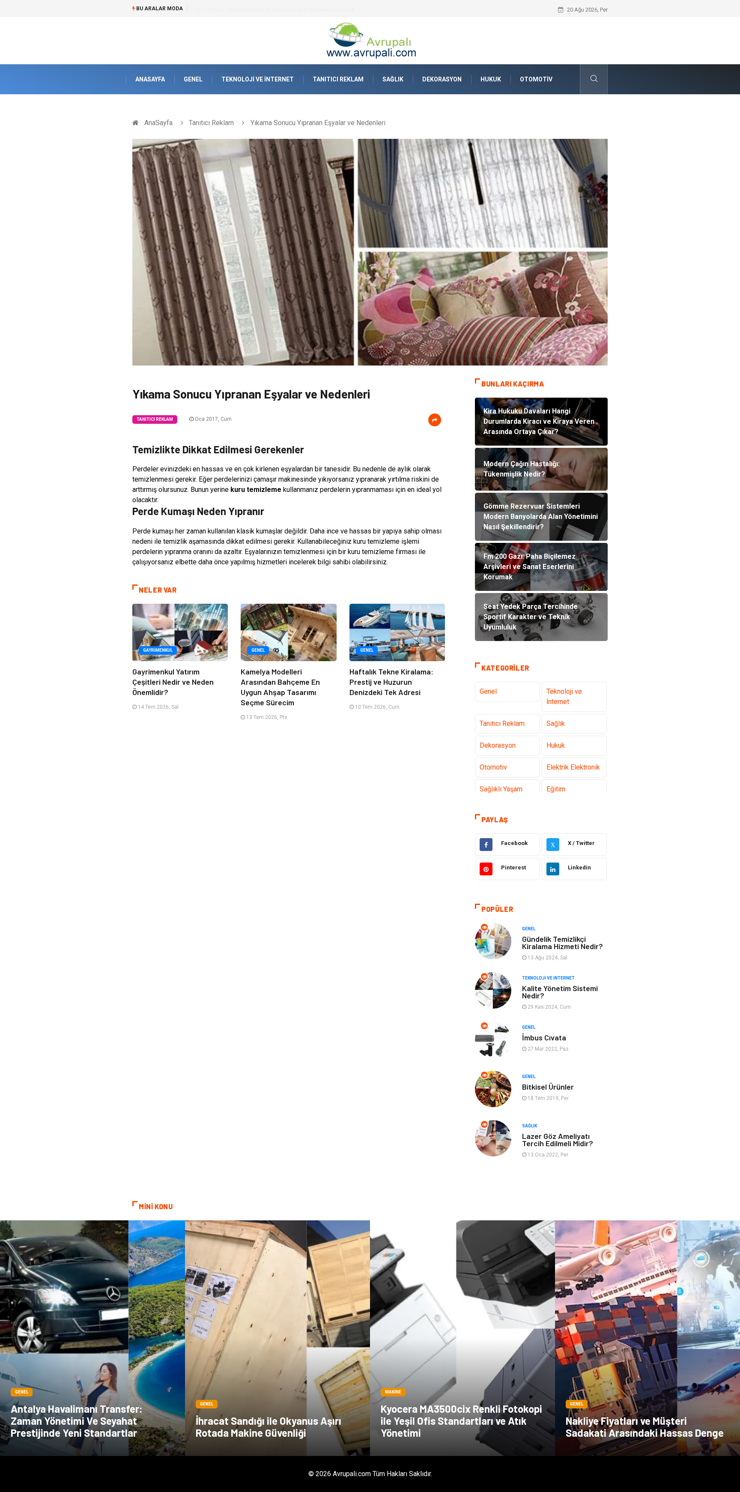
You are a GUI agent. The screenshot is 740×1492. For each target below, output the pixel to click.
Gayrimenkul (158, 650)
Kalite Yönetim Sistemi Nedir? (560, 991)
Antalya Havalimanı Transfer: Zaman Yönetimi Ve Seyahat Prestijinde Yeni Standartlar (77, 1420)
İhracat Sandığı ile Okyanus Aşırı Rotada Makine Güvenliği (268, 1426)
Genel (193, 79)
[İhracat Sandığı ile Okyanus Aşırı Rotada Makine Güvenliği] (277, 1338)
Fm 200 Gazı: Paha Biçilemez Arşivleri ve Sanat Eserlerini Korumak (274, 9)
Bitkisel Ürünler (548, 1086)
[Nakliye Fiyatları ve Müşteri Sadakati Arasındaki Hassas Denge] (647, 1338)
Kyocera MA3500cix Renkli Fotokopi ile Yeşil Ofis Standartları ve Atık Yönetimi (461, 1420)
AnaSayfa (150, 79)
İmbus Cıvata (544, 1037)
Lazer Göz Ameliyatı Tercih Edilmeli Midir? (557, 1139)
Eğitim (555, 789)
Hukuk (490, 79)
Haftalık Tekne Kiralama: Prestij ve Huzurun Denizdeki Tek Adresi (391, 682)
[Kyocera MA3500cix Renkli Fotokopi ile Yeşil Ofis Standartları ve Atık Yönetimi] (462, 1338)
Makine (393, 1392)
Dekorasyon (442, 79)
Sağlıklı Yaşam (501, 789)
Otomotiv (536, 79)
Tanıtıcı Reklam (338, 79)
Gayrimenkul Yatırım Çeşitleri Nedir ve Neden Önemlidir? (173, 682)
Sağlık (392, 79)
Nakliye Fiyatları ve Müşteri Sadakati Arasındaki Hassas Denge (645, 1426)
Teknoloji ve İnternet (257, 79)
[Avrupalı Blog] (370, 40)
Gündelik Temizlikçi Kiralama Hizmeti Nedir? (562, 942)
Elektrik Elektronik (573, 767)
